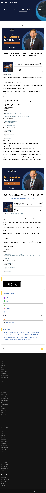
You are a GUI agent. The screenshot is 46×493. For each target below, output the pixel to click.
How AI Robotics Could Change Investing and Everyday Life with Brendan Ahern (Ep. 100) (21, 337)
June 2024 (3, 410)
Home (27, 2)
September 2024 (4, 404)
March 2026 (3, 369)
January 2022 (4, 462)
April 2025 (3, 390)
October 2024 (4, 402)
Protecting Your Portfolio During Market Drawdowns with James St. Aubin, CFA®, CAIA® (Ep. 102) (22, 332)
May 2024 (3, 412)
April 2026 (3, 367)
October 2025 (4, 379)
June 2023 (3, 433)
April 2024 (3, 414)
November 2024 (4, 400)
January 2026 (4, 373)
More (10, 74)
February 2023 (4, 441)
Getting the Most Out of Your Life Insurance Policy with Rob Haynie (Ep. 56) (23, 54)
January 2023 (4, 443)
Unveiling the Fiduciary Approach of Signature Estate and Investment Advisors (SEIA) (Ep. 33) (23, 195)
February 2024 (4, 418)
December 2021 (4, 464)
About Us (32, 2)
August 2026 (3, 359)
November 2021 (4, 466)
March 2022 (3, 460)
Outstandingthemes (34, 491)
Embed (21, 72)
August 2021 (3, 470)
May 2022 (3, 457)
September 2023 (4, 427)
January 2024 (4, 420)
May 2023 (3, 435)
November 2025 (4, 377)
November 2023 (4, 423)
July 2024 (3, 408)
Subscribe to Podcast (40, 2)
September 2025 (4, 381)
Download (17, 72)
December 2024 (4, 398)
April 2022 (3, 458)
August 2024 (3, 406)
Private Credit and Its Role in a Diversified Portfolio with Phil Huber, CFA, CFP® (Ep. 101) (21, 334)
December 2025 (4, 375)
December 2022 (4, 445)
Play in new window (10, 72)
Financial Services (5, 479)
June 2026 (3, 363)
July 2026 (3, 361)
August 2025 (3, 383)
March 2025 (3, 392)
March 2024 (3, 416)
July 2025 (3, 385)
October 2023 (4, 425)
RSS (8, 74)
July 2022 (3, 453)
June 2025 (3, 387)
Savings (3, 483)
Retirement (3, 481)
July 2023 (3, 431)
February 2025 (4, 394)
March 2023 (3, 439)
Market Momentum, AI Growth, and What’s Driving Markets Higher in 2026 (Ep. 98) (19, 341)
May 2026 (3, 365)
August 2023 (3, 429)
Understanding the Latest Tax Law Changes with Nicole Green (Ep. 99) (17, 339)
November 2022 (4, 447)
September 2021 (4, 468)
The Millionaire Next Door (19, 57)
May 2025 (3, 388)
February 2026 (4, 371)
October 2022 (4, 449)
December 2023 (4, 422)
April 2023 (3, 437)
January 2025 (4, 396)
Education (3, 477)
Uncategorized (4, 485)
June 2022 (3, 455)
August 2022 (3, 451)
